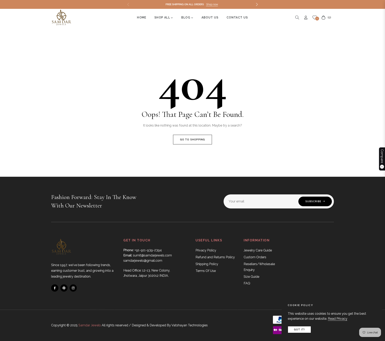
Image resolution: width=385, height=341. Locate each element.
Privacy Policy (206, 250)
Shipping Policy (207, 264)
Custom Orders (255, 257)
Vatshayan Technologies (189, 325)
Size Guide (251, 277)
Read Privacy (337, 319)
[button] (256, 4)
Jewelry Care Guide (258, 250)
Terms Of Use (206, 271)
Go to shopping (192, 139)
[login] (306, 17)
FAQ (247, 283)
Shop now (212, 4)
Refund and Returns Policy (215, 257)
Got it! (299, 329)
